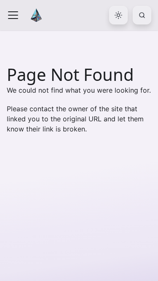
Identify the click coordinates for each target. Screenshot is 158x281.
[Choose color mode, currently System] (118, 15)
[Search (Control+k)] (142, 15)
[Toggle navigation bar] (13, 15)
